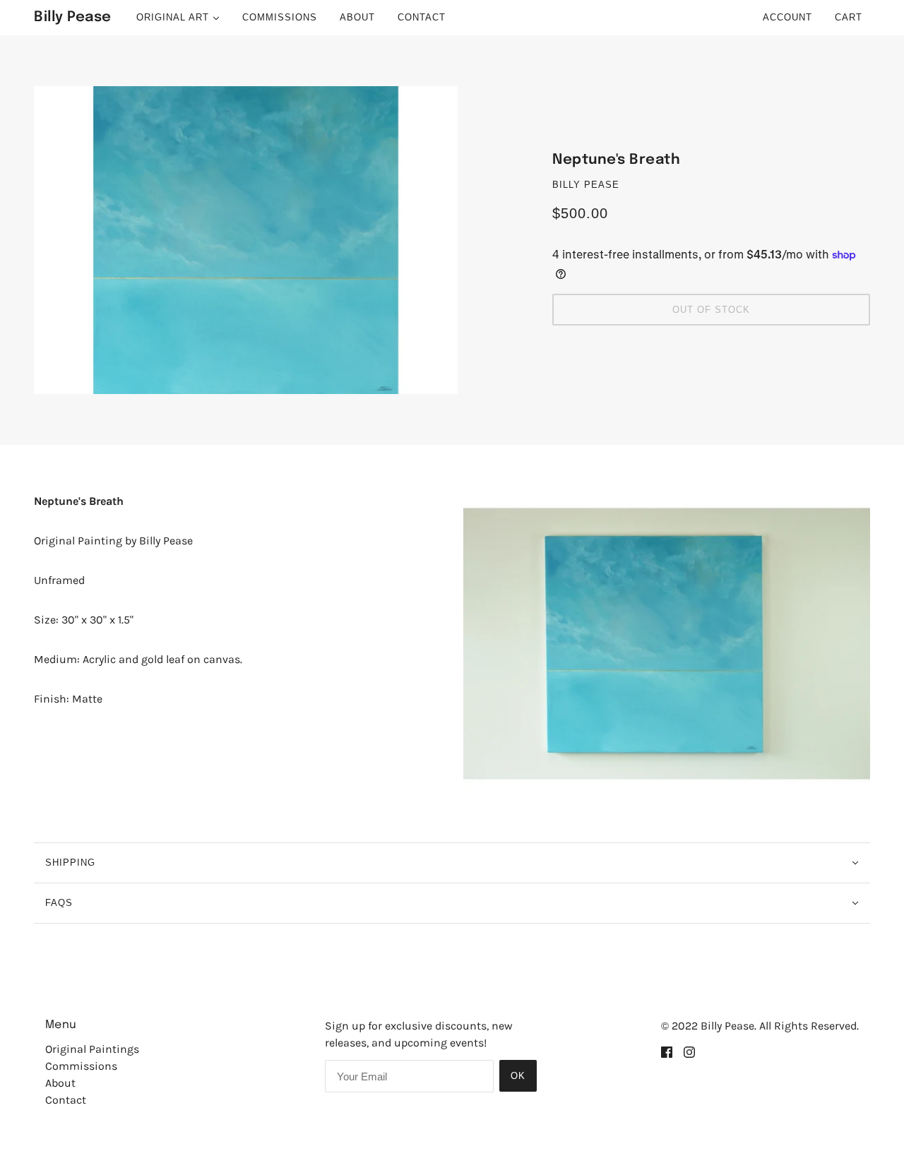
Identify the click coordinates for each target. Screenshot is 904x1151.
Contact (65, 1100)
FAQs (59, 902)
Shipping (70, 862)
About (60, 1083)
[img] (666, 1051)
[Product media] (666, 644)
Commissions (81, 1066)
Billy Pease (585, 184)
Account (787, 17)
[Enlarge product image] (246, 240)
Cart (850, 17)
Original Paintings (92, 1049)
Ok (518, 1076)
